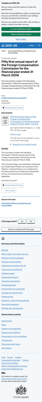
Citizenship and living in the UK (13, 266)
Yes (23, 221)
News (3, 325)
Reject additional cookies (21, 34)
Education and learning (10, 281)
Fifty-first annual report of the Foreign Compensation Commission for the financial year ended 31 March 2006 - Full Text (25, 120)
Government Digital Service (12, 369)
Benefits (4, 250)
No (32, 221)
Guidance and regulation (11, 329)
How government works (10, 344)
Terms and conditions (9, 363)
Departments (6, 321)
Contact (25, 360)
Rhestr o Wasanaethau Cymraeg (14, 366)
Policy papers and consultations (14, 336)
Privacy (10, 357)
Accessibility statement (10, 360)
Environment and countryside (13, 289)
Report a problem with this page (21, 229)
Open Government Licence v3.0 (14, 379)
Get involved (6, 348)
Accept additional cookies (21, 29)
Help (3, 357)
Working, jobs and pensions (12, 308)
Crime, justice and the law (11, 269)
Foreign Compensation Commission (14, 98)
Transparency (6, 340)
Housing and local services (12, 293)
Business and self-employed (12, 258)
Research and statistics (10, 332)
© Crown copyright (21, 397)
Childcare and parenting (11, 262)
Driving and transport (9, 277)
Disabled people (8, 273)
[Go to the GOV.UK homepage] (9, 45)
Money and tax (7, 297)
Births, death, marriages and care (14, 254)
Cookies (18, 357)
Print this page (10, 191)
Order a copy (15, 134)
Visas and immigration (10, 304)
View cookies (21, 39)
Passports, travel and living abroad (15, 300)
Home (3, 51)
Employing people (8, 285)
